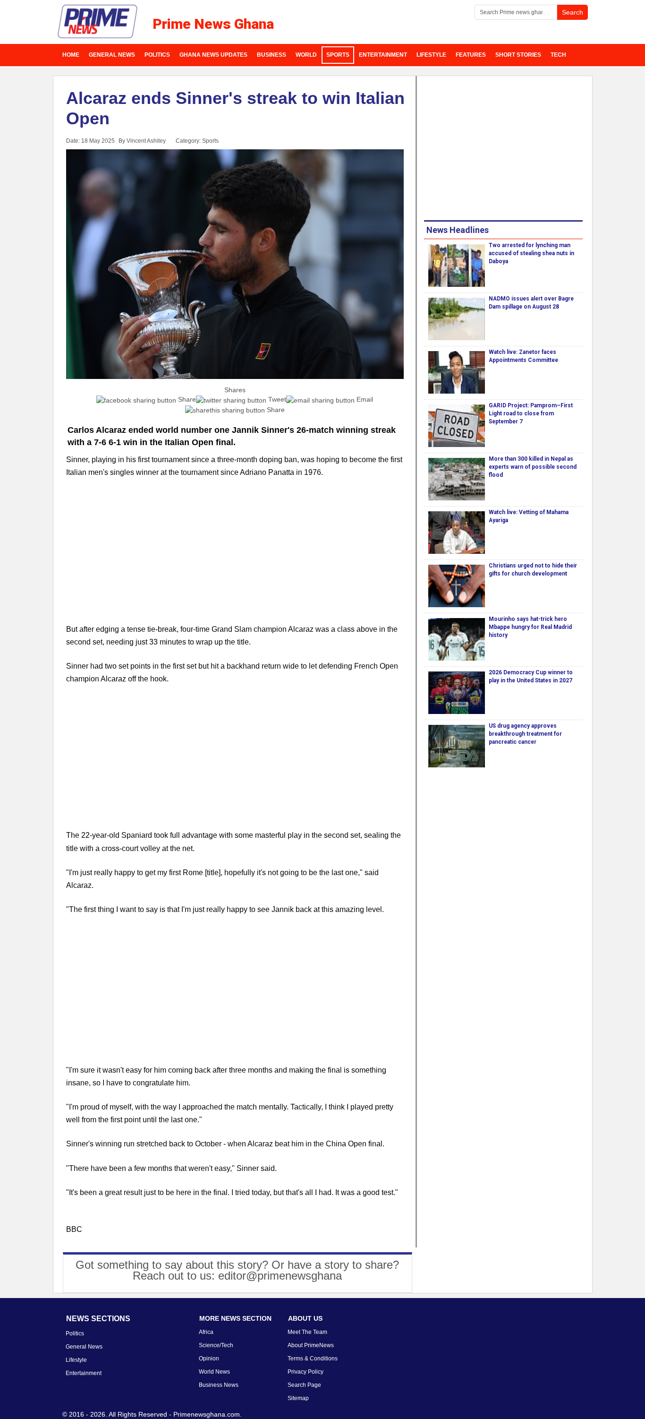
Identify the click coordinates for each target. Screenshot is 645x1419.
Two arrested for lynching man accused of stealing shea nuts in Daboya (531, 253)
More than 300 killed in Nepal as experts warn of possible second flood (533, 467)
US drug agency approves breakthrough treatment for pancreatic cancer (525, 733)
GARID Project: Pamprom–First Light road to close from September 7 (531, 413)
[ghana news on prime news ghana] (98, 22)
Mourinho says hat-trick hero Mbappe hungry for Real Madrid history (530, 627)
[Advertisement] (235, 556)
